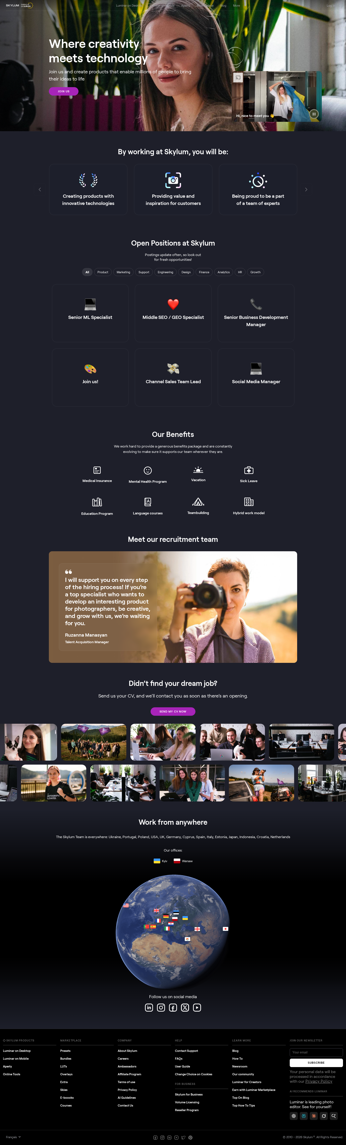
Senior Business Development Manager (256, 320)
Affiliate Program (129, 1074)
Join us (63, 91)
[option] (88, 189)
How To (237, 1058)
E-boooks (67, 1097)
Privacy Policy (127, 1090)
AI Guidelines (127, 1097)
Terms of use (126, 1082)
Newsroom (239, 1066)
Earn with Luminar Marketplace (253, 1090)
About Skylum (127, 1050)
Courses (66, 1105)
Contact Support (186, 1050)
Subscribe (316, 1062)
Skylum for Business (189, 1094)
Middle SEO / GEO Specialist (173, 317)
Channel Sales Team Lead (173, 381)
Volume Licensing (187, 1102)
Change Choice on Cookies (193, 1074)
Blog (235, 1050)
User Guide (182, 1066)
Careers (123, 1058)
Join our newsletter (306, 1040)
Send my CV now (173, 711)
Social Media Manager (256, 381)
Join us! (90, 381)
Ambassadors (127, 1066)
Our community (243, 1074)
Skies (63, 1090)
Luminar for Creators (246, 1082)
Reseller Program (187, 1110)
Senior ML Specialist (90, 317)
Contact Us (125, 1105)
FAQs (178, 1058)
